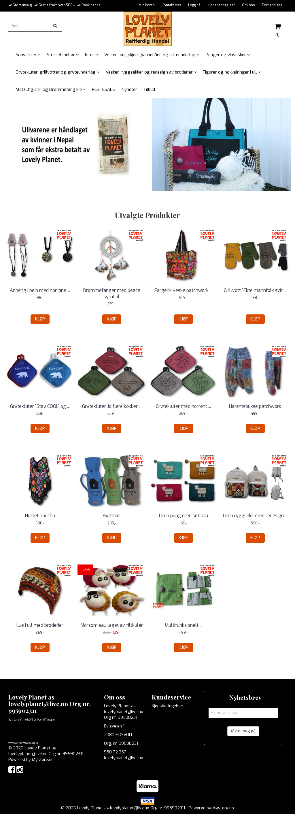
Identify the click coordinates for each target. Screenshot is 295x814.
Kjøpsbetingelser (221, 5)
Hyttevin (111, 516)
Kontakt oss (171, 5)
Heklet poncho (40, 516)
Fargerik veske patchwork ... (183, 290)
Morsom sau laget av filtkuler (111, 625)
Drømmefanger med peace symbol (111, 293)
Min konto (147, 5)
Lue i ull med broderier (39, 625)
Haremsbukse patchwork (255, 406)
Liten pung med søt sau (183, 516)
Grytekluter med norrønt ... (183, 406)
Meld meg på (243, 731)
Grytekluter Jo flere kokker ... (111, 406)
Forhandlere (272, 5)
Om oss (248, 5)
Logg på (194, 5)
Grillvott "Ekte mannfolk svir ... (255, 290)
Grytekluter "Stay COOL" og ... (40, 406)
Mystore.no (43, 759)
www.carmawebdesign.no (23, 742)
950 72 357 (115, 752)
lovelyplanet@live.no (123, 758)
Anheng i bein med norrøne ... (40, 290)
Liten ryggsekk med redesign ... (255, 516)
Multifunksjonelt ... (183, 625)
